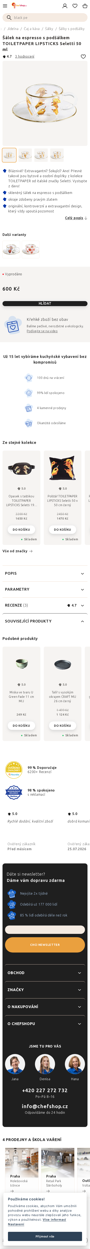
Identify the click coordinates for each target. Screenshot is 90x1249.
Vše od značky (15, 551)
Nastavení (16, 1224)
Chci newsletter (45, 945)
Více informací (54, 1219)
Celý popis (74, 218)
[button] (21, 724)
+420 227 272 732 (45, 1090)
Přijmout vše (45, 1236)
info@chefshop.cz (45, 1106)
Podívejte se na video (42, 331)
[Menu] (5, 6)
